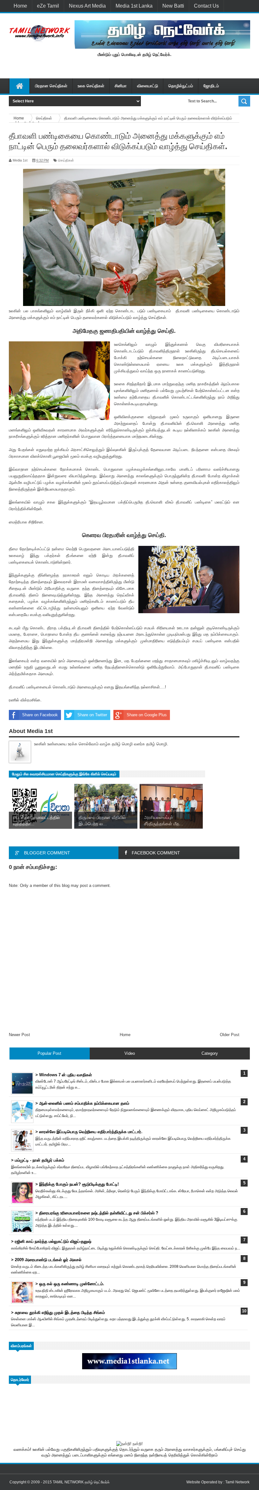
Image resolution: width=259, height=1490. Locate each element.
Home (20, 6)
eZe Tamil (48, 6)
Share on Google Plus (147, 714)
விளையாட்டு (147, 85)
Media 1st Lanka (134, 6)
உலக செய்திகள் (91, 85)
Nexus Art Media (87, 6)
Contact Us (206, 6)
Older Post (229, 1034)
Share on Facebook (40, 714)
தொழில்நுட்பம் (180, 85)
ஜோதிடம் (211, 85)
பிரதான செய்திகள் (51, 85)
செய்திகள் (66, 160)
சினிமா (121, 85)
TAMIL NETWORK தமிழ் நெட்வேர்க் (81, 1482)
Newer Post (19, 1034)
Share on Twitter (92, 714)
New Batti (173, 6)
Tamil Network (237, 1482)
